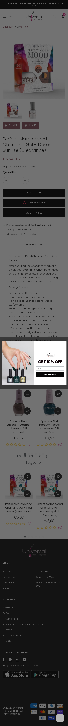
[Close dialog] (64, 343)
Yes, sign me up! (50, 375)
